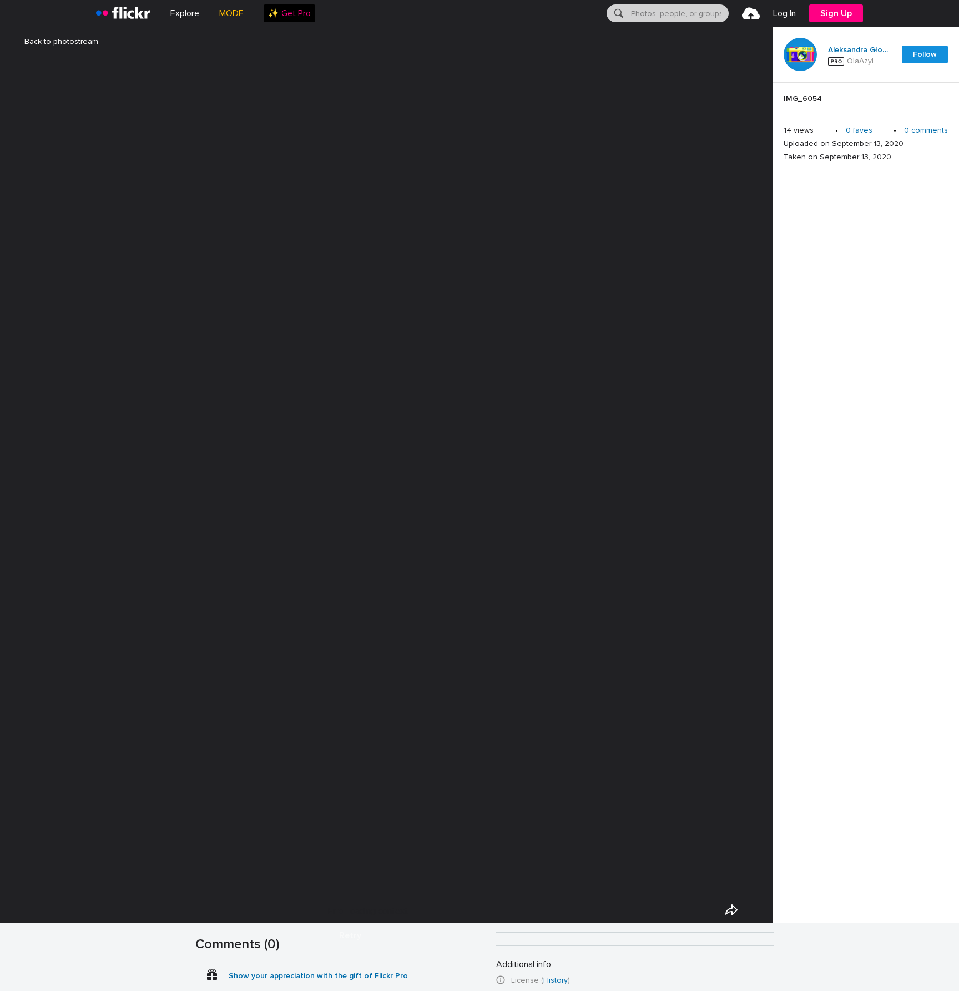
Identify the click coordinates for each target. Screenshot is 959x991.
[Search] (618, 13)
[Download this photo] (757, 910)
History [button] (555, 980)
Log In (784, 13)
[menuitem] (289, 13)
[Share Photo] (731, 910)
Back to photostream (61, 41)
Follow (925, 54)
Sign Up (836, 13)
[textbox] (678, 13)
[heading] (123, 13)
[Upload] (751, 13)
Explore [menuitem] (184, 13)
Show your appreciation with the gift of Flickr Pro (318, 975)
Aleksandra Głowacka (858, 50)
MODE (231, 13)
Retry (350, 935)
